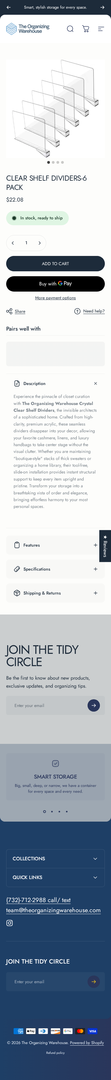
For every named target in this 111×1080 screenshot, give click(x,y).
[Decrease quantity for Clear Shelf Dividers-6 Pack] (12, 243)
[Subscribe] (94, 705)
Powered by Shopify (87, 1043)
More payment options (55, 298)
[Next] (102, 7)
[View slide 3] (59, 811)
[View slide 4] (66, 811)
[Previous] (8, 7)
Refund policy (55, 1053)
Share (20, 311)
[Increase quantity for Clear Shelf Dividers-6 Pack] (39, 243)
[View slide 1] (44, 811)
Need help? (94, 311)
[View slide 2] (52, 811)
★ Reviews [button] (105, 546)
